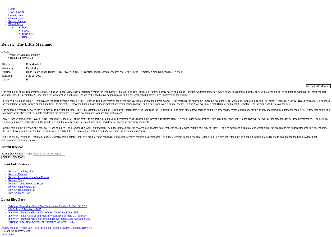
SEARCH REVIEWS (13, 157)
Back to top (7, 233)
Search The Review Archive (16, 153)
